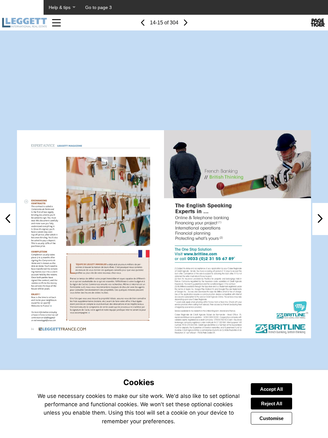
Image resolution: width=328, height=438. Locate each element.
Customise (271, 418)
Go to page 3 (98, 7)
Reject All (271, 403)
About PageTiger (22, 7)
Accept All (271, 389)
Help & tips (59, 7)
